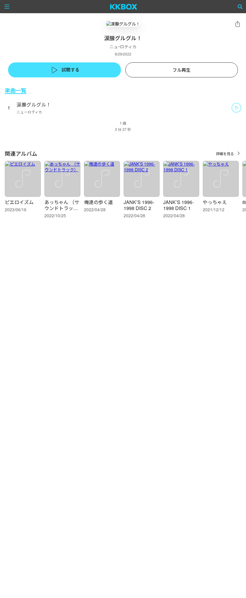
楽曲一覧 (15, 90)
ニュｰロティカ (123, 47)
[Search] (240, 6)
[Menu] (6, 6)
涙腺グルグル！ (33, 104)
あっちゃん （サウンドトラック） (63, 205)
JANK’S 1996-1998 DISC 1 (178, 205)
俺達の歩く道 (98, 202)
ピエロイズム (19, 202)
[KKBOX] (124, 6)
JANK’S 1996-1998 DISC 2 (139, 205)
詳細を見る (225, 153)
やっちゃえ (215, 202)
